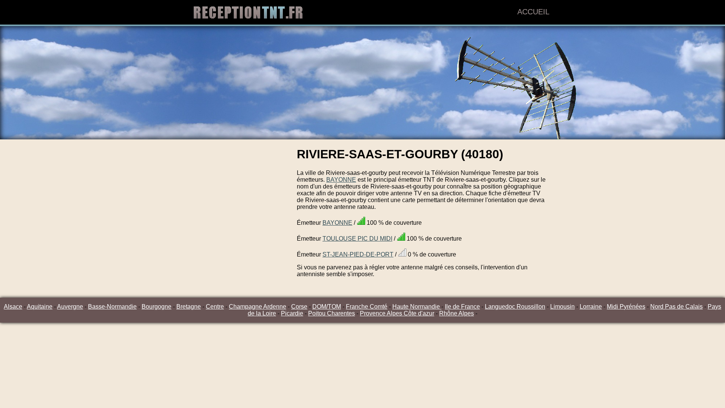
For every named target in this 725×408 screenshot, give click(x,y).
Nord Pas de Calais (676, 306)
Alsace (13, 306)
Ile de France (462, 306)
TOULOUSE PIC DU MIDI (357, 238)
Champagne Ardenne (257, 306)
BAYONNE (341, 179)
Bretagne (188, 306)
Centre (215, 306)
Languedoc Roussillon (515, 306)
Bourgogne (156, 306)
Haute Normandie (416, 306)
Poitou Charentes (331, 313)
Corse (299, 306)
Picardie (292, 313)
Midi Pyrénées (626, 306)
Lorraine (591, 306)
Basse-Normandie (112, 306)
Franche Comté (366, 306)
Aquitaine (39, 306)
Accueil (533, 12)
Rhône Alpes (456, 313)
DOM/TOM (326, 306)
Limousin (562, 306)
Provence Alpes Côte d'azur (397, 313)
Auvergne (70, 306)
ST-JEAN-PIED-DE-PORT (357, 254)
